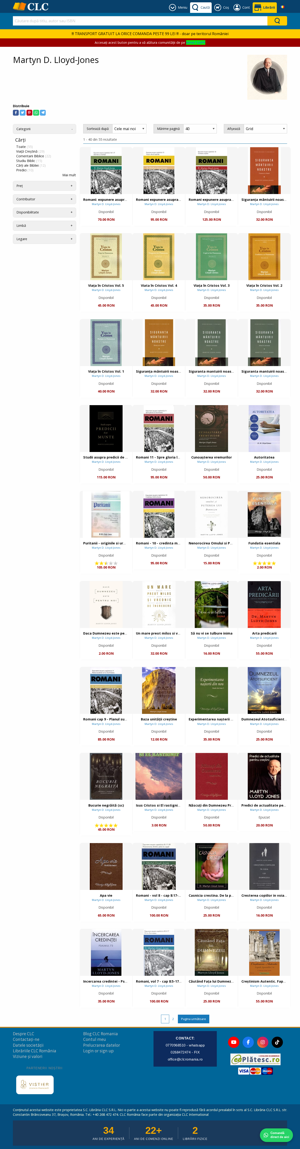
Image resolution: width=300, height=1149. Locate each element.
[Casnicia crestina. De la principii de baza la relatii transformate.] (211, 866)
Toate (24, 147)
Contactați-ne (26, 1039)
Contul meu (94, 1039)
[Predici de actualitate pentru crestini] (264, 776)
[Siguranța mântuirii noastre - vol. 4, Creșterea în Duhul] (264, 170)
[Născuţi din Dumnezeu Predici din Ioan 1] (211, 776)
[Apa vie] (106, 866)
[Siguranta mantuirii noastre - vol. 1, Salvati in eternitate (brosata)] (264, 342)
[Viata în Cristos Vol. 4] (158, 256)
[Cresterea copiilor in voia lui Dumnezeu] (264, 866)
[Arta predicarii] (264, 604)
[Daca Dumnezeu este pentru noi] (106, 604)
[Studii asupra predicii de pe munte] (106, 428)
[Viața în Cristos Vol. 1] (106, 342)
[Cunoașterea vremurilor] (211, 428)
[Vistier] (35, 1085)
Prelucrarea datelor (101, 1045)
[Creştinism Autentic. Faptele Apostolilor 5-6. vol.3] (264, 952)
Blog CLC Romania (100, 1033)
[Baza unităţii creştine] (159, 690)
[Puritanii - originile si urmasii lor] (106, 514)
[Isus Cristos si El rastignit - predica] (158, 776)
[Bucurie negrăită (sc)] (106, 776)
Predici (25, 170)
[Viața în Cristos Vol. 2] (264, 256)
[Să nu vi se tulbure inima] (211, 604)
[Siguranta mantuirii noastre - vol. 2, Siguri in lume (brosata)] (211, 342)
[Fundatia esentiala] (264, 514)
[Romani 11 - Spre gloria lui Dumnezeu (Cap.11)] (159, 428)
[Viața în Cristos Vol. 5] (106, 256)
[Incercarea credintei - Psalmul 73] (106, 952)
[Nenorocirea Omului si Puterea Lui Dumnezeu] (211, 514)
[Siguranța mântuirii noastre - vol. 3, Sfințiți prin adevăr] (159, 342)
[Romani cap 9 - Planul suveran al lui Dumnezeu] (106, 690)
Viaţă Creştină (30, 151)
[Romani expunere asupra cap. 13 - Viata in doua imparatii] (158, 170)
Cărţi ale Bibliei (31, 165)
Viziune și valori (27, 1056)
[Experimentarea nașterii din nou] (211, 690)
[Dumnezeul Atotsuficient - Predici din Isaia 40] (264, 690)
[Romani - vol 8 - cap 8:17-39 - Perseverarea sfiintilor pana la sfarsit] (159, 866)
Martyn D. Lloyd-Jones (106, 204)
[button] (16, 113)
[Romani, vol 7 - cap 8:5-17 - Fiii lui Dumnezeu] (159, 952)
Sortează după (98, 128)
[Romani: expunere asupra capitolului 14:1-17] (106, 170)
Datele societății (28, 1045)
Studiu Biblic (29, 161)
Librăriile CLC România (34, 1051)
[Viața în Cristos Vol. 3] (211, 256)
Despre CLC (23, 1033)
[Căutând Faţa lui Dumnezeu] (211, 952)
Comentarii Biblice (33, 156)
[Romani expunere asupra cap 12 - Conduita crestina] (211, 170)
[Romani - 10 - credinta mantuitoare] (158, 514)
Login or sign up (98, 1051)
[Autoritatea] (264, 428)
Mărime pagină (168, 128)
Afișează (233, 128)
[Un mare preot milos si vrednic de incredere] (159, 604)
